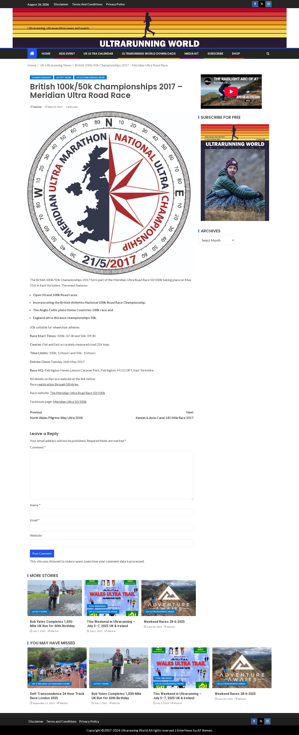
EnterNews (184, 730)
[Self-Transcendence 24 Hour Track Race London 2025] (57, 667)
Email (35, 520)
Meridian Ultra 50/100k (70, 401)
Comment (38, 447)
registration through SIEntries (58, 384)
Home (46, 54)
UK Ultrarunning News (90, 77)
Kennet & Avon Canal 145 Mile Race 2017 (164, 415)
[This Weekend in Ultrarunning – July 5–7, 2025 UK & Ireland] (111, 598)
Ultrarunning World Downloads (149, 54)
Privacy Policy (115, 4)
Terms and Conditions (87, 4)
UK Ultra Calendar (98, 54)
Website (36, 535)
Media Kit (191, 54)
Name (35, 505)
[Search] (268, 54)
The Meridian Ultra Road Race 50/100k (77, 393)
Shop (236, 54)
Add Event (67, 54)
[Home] (32, 53)
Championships (41, 77)
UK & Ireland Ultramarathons (51, 683)
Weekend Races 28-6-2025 (164, 622)
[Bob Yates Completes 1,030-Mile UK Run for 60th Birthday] (54, 598)
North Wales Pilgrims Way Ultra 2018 (56, 415)
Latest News (63, 77)
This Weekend (97, 606)
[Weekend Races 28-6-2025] (168, 598)
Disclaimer (61, 4)
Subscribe (215, 54)
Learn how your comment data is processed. (114, 561)
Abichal (37, 106)
